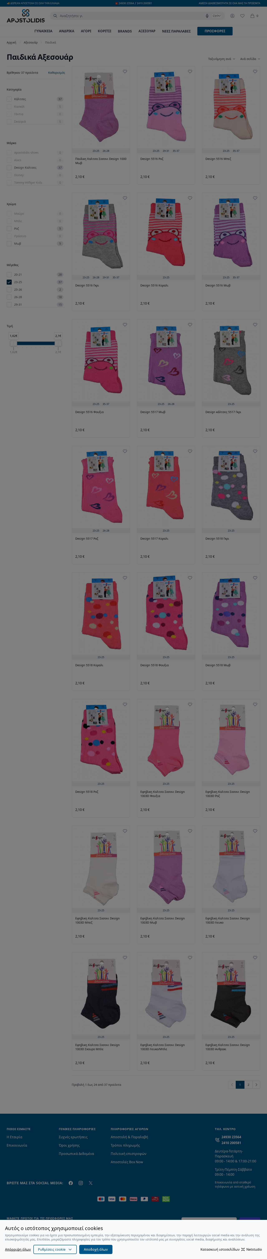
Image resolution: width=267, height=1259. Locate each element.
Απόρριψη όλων (18, 1249)
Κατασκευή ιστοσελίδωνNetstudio (231, 1249)
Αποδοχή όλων (96, 1249)
